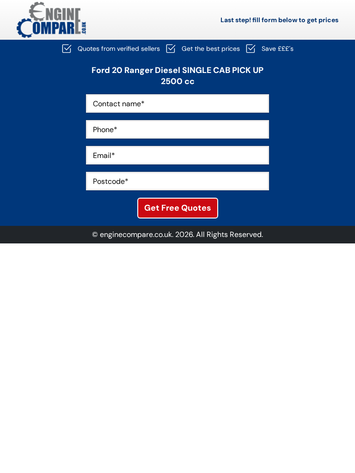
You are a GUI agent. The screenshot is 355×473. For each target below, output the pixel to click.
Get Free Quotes (177, 207)
